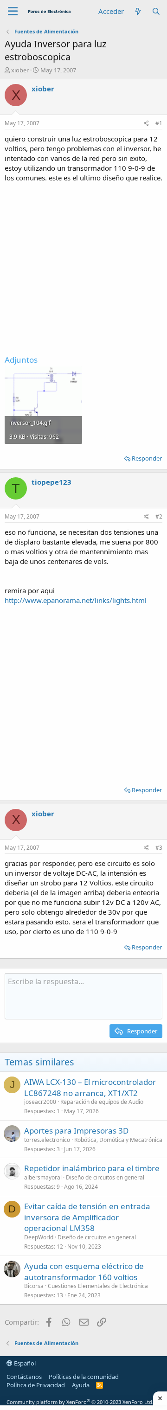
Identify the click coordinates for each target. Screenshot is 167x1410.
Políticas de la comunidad (84, 1376)
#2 (158, 516)
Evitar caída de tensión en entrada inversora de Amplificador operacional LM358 (87, 1217)
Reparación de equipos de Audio (101, 1102)
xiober (20, 70)
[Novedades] (137, 11)
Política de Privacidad (35, 1385)
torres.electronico (47, 1140)
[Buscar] (156, 11)
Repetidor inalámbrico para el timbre (92, 1168)
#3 (158, 848)
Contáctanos (24, 1376)
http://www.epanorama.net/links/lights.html (76, 600)
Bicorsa (34, 1286)
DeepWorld (38, 1237)
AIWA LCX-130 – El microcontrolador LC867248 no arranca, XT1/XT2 (90, 1087)
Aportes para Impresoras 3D (76, 1130)
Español (24, 1363)
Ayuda (81, 1385)
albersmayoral (43, 1177)
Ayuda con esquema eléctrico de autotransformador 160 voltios (84, 1271)
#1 (158, 123)
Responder (147, 458)
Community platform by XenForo (80, 1401)
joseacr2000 (40, 1102)
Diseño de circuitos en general (105, 1177)
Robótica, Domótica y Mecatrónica (118, 1140)
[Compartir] (146, 123)
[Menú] (13, 11)
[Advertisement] (83, 266)
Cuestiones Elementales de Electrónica (98, 1286)
